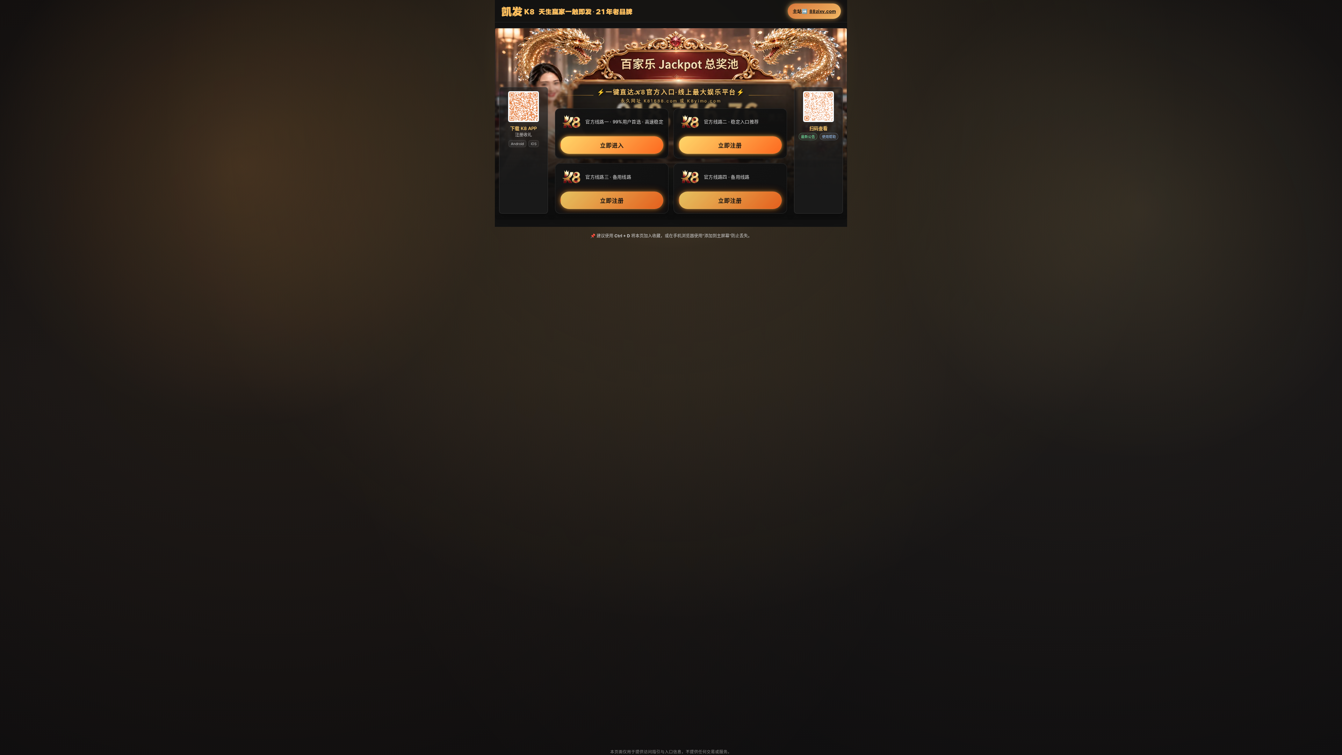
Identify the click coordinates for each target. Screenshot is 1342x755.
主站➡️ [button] (814, 11)
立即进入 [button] (612, 145)
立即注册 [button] (730, 145)
